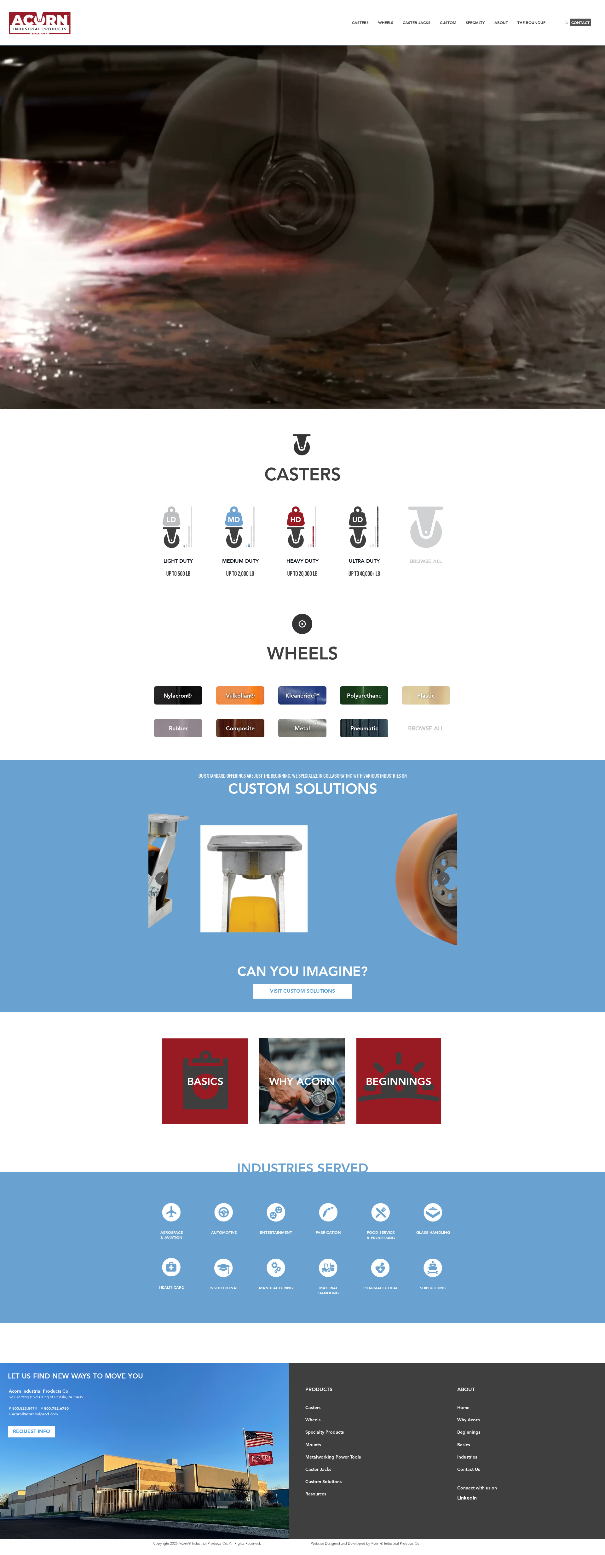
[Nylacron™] (178, 527)
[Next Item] (443, 878)
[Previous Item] (161, 878)
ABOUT (466, 1389)
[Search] (566, 22)
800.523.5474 (26, 1408)
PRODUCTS (318, 1389)
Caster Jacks (318, 1469)
